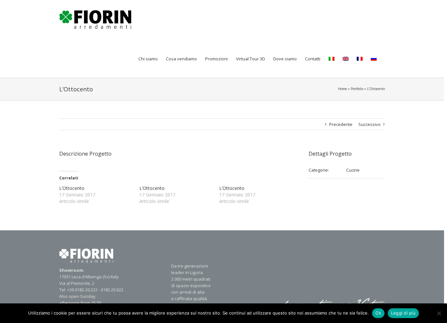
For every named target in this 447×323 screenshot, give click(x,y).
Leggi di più (403, 312)
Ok (378, 312)
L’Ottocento (71, 188)
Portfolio (357, 88)
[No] (439, 313)
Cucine (353, 170)
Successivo (369, 124)
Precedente (340, 124)
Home (342, 88)
